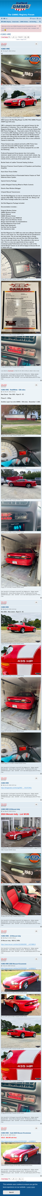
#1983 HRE (6, 34)
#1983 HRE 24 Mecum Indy (10, 809)
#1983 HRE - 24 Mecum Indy (11, 936)
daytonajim (4, 44)
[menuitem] (5, 18)
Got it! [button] (11, 1192)
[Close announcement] (39, 26)
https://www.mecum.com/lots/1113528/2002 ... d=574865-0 (18, 944)
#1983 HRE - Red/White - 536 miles (13, 390)
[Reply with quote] (36, 44)
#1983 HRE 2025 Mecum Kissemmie (13, 964)
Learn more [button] (31, 1187)
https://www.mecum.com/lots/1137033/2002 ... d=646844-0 (18, 968)
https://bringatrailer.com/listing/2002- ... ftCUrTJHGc (16, 788)
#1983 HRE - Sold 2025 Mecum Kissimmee (16, 1133)
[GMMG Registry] (21, 7)
